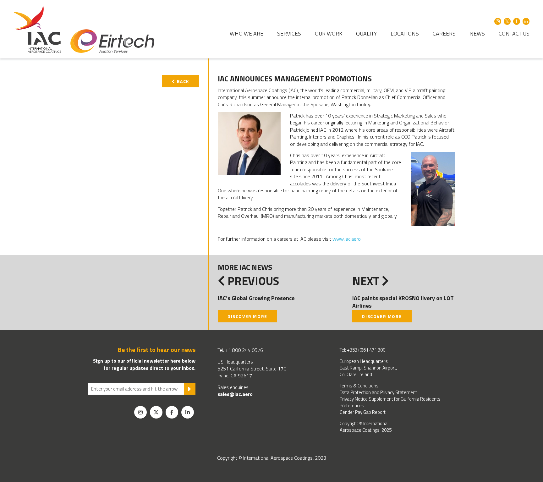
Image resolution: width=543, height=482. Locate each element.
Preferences (352, 405)
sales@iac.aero (235, 394)
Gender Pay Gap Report (363, 412)
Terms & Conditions (359, 385)
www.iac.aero (346, 239)
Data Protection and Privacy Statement (378, 392)
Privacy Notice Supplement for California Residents (390, 399)
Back (182, 81)
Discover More (247, 316)
